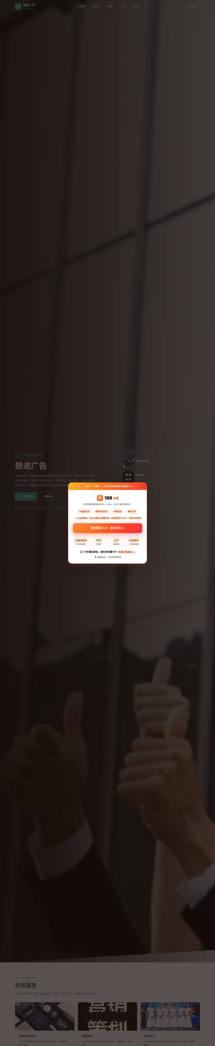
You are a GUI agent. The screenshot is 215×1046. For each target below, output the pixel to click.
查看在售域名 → (126, 551)
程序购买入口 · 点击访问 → (107, 529)
